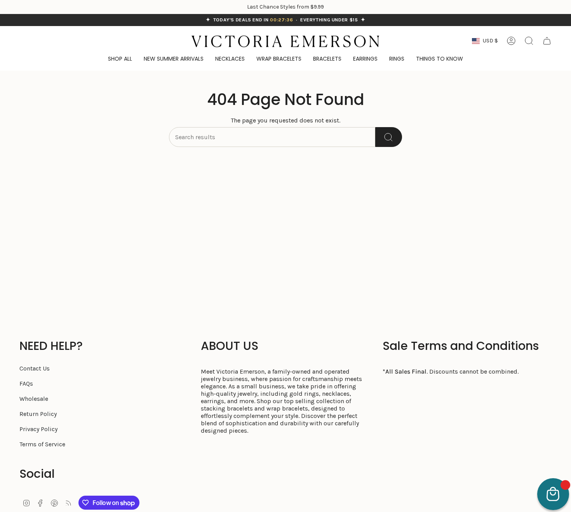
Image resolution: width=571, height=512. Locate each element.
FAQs (26, 383)
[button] (439, 59)
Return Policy (38, 414)
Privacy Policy (38, 429)
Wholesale (33, 398)
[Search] (388, 137)
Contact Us (34, 368)
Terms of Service (42, 444)
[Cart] (547, 40)
